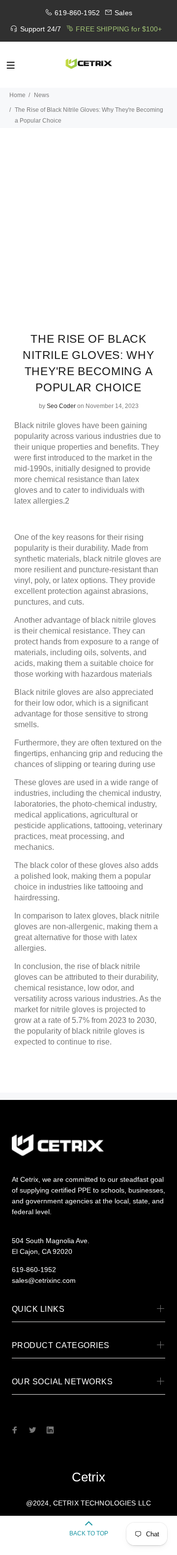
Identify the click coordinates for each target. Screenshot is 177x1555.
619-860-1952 (77, 13)
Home (17, 95)
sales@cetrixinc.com (44, 1280)
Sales (123, 13)
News (41, 95)
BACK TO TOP (88, 1533)
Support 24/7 (40, 29)
